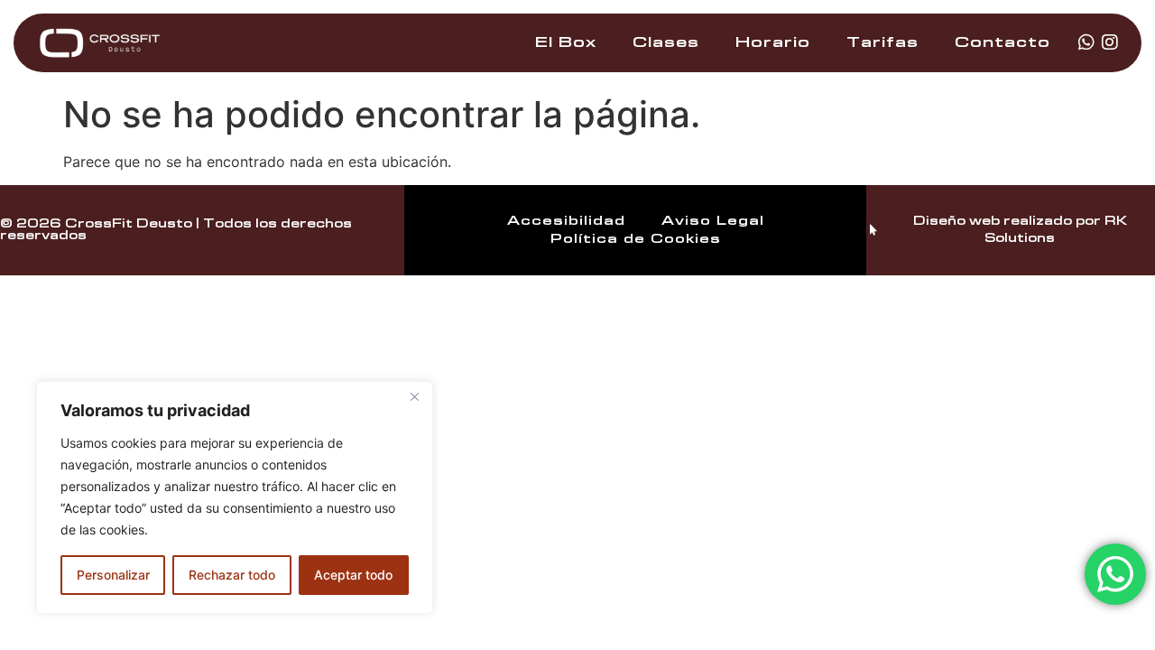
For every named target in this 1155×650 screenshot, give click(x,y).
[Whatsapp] (1086, 42)
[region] (234, 497)
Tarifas (882, 42)
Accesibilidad (566, 221)
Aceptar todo (353, 574)
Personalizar (113, 574)
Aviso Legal (712, 221)
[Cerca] (414, 396)
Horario (772, 42)
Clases (666, 42)
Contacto (1002, 42)
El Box (565, 42)
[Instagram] (1110, 42)
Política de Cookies (635, 239)
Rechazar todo (232, 574)
